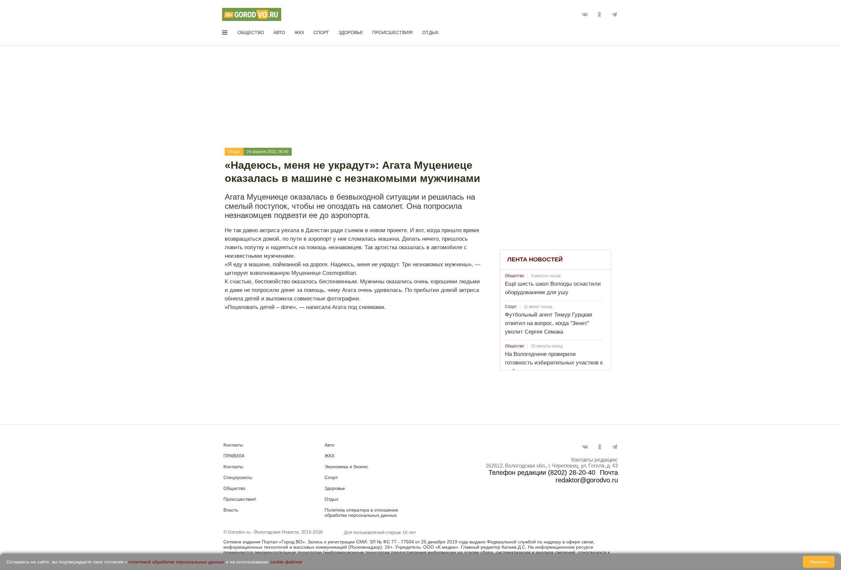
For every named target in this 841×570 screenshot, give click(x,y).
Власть (230, 510)
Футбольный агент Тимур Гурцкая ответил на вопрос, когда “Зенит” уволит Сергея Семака (548, 323)
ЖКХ (299, 32)
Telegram (614, 14)
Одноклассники (599, 14)
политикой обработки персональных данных (176, 561)
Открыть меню (225, 34)
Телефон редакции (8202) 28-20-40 (542, 472)
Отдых (430, 32)
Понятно (818, 561)
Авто (279, 32)
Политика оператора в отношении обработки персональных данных (361, 512)
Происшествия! (392, 32)
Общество (251, 32)
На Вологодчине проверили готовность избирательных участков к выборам (553, 362)
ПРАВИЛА (233, 455)
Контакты (233, 445)
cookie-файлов (286, 561)
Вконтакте (585, 14)
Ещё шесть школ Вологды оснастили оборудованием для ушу (553, 288)
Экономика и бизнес (346, 466)
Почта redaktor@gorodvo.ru (587, 476)
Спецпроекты (237, 477)
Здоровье (350, 32)
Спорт (321, 32)
